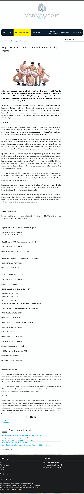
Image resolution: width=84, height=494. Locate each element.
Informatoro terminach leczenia (52, 32)
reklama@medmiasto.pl (53, 467)
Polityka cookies (5, 465)
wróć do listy (8, 449)
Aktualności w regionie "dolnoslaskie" (17, 41)
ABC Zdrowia (36, 32)
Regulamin (3, 467)
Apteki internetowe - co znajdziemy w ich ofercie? (18, 440)
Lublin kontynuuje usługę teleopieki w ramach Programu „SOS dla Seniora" (26, 445)
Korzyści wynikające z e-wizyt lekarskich (15, 438)
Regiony (2, 469)
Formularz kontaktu (52, 463)
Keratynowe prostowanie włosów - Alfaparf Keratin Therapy (21, 435)
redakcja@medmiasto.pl (54, 465)
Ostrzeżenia (66, 32)
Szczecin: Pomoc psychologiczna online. (15, 442)
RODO (4, 463)
